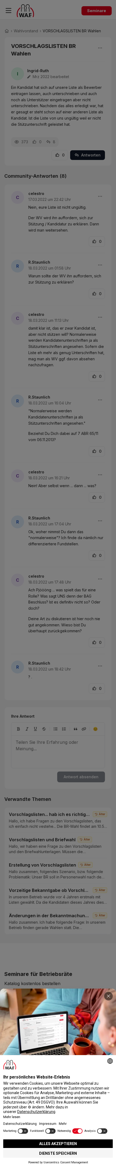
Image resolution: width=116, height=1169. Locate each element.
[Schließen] (108, 996)
